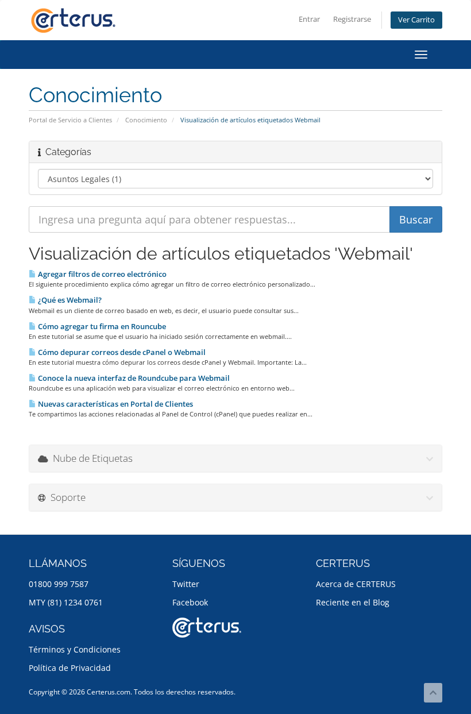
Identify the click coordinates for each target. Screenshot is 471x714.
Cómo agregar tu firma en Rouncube (101, 326)
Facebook (190, 602)
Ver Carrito (416, 20)
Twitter (185, 583)
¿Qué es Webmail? (69, 300)
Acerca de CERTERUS (356, 583)
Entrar (309, 19)
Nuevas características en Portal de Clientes (114, 404)
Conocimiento (146, 119)
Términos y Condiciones (75, 649)
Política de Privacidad (70, 667)
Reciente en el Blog (352, 602)
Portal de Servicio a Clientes (70, 119)
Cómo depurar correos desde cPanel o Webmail (121, 352)
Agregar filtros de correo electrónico (101, 274)
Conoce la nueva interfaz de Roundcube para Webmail (133, 378)
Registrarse (352, 19)
